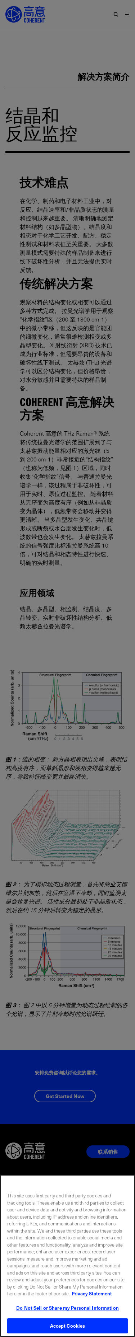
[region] (67, 1256)
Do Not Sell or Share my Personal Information (67, 1307)
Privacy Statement (92, 1293)
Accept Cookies (67, 1325)
